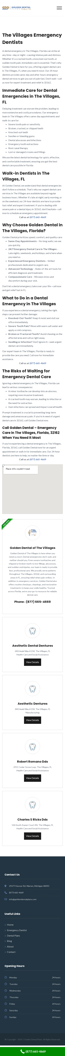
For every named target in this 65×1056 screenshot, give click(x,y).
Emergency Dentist (17, 930)
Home (10, 924)
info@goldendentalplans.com (22, 899)
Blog (9, 940)
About (10, 946)
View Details (32, 662)
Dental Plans (13, 935)
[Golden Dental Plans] (16, 7)
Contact (11, 951)
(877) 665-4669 (38, 217)
